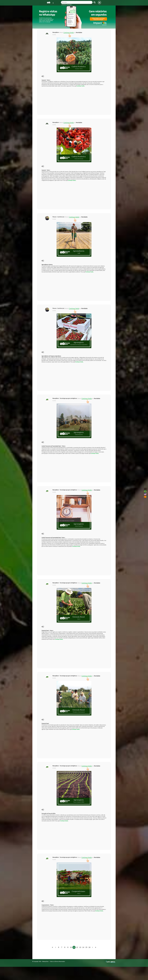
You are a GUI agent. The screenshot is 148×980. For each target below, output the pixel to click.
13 (80, 947)
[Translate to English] (145, 495)
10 (71, 947)
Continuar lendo (69, 32)
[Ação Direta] (110, 962)
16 (89, 947)
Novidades (79, 32)
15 (86, 947)
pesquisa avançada (66, 4)
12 (77, 947)
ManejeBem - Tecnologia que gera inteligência (64, 398)
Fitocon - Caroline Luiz (58, 216)
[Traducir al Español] (145, 497)
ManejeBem (55, 32)
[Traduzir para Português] (145, 492)
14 (83, 947)
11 (74, 947)
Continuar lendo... (81, 86)
